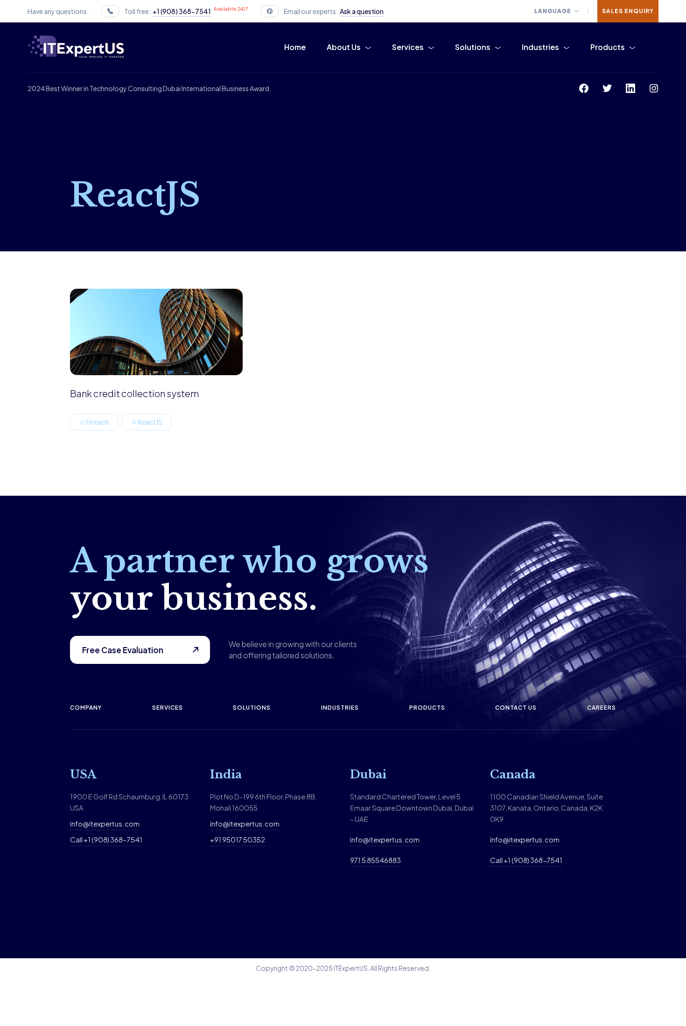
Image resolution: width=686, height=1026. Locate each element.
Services (408, 47)
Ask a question (362, 11)
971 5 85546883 (375, 859)
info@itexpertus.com (105, 823)
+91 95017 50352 (237, 839)
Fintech (97, 422)
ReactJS (150, 422)
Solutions (472, 47)
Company (86, 707)
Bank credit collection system (134, 393)
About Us (344, 47)
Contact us (516, 707)
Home (295, 47)
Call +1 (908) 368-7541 (106, 839)
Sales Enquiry (628, 10)
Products (607, 47)
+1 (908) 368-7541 (182, 11)
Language (552, 10)
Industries (540, 47)
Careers (601, 707)
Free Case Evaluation (122, 650)
